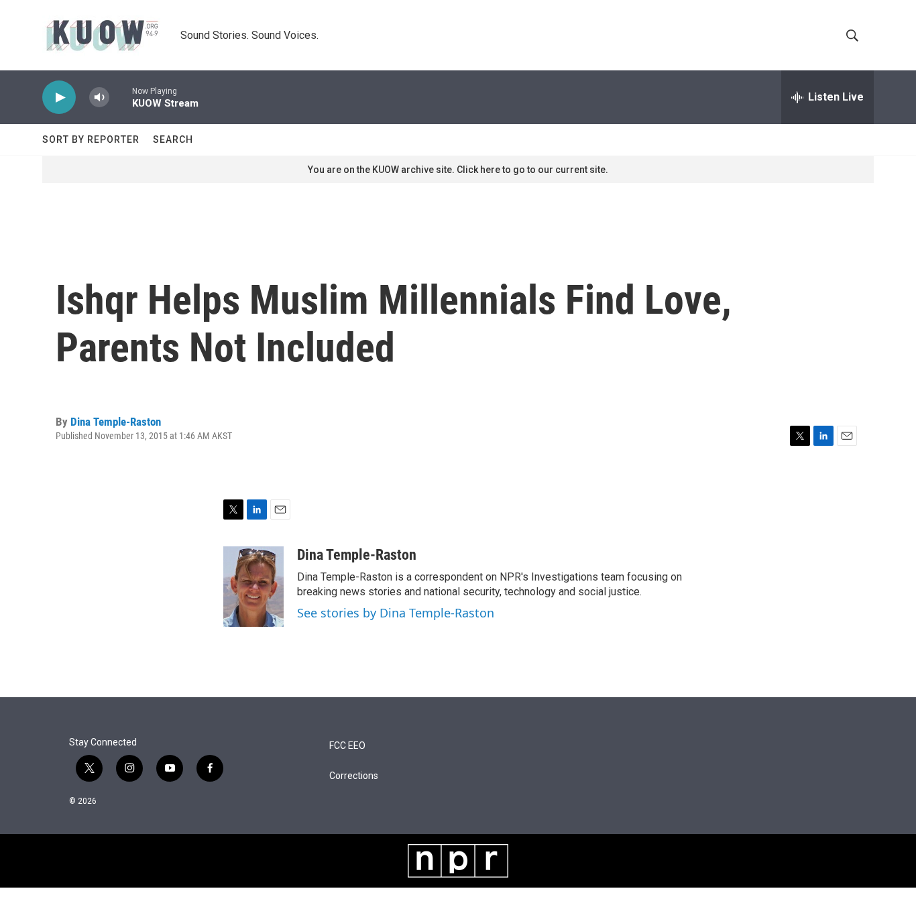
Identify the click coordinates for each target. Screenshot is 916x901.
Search (173, 139)
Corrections (353, 776)
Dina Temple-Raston (115, 421)
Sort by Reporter (90, 139)
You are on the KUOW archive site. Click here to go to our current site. (458, 169)
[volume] (99, 97)
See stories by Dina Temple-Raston (395, 613)
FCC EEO (347, 746)
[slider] (121, 97)
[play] (59, 97)
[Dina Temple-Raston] (253, 586)
